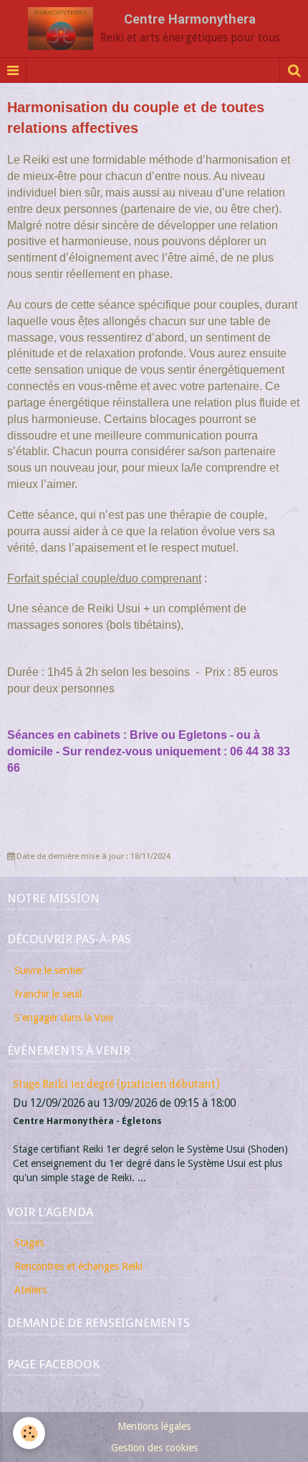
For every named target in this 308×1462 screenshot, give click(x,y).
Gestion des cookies (154, 1447)
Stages (29, 1242)
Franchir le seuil (48, 994)
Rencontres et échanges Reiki (78, 1266)
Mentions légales (154, 1426)
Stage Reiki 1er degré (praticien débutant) (116, 1084)
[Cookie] (29, 1433)
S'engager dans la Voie (63, 1017)
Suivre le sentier (49, 970)
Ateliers (30, 1290)
